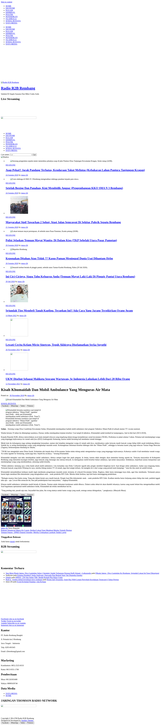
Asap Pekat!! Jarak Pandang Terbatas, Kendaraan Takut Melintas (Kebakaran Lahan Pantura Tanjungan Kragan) (75, 170)
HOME (8, 6)
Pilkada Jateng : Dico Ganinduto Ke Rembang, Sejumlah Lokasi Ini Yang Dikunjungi (127, 573)
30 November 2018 (17, 395)
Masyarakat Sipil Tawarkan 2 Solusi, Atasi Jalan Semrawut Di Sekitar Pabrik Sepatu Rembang (63, 222)
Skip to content (6, 2)
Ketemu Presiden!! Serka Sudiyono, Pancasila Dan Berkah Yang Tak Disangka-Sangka (49, 575)
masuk (12, 542)
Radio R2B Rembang (18, 88)
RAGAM (9, 10)
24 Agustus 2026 (12, 175)
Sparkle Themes (27, 720)
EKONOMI (10, 8)
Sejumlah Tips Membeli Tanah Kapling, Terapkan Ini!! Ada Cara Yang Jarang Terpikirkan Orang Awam (69, 310)
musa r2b (24, 175)
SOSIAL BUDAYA (13, 21)
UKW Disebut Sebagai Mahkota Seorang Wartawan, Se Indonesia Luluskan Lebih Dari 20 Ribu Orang (68, 378)
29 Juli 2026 (10, 281)
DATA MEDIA (11, 23)
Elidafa (8, 577)
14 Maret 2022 (11, 316)
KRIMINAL (10, 12)
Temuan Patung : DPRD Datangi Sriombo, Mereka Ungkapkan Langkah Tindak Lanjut (33, 532)
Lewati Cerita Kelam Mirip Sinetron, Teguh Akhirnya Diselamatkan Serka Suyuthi (56, 344)
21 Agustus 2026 (12, 227)
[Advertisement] (80, 63)
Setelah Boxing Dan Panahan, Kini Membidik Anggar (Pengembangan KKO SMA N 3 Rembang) (64, 188)
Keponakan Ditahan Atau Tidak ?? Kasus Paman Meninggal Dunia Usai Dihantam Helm (59, 258)
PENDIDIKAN (12, 17)
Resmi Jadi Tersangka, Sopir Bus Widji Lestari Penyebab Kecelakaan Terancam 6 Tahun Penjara (83, 580)
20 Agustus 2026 (12, 245)
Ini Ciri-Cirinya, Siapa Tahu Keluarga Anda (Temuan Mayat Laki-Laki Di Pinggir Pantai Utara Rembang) (70, 276)
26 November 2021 (13, 350)
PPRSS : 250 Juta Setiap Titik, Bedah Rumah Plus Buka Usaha (39, 577)
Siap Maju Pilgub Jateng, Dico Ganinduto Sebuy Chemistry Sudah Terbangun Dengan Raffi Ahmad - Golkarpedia (48, 573)
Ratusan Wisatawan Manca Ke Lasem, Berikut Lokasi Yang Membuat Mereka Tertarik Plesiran (36, 530)
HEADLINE (10, 165)
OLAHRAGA (11, 19)
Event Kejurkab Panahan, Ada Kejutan (31, 582)
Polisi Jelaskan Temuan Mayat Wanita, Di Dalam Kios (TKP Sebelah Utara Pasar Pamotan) (61, 240)
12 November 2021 (13, 384)
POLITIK (9, 14)
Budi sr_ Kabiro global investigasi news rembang (24, 580)
